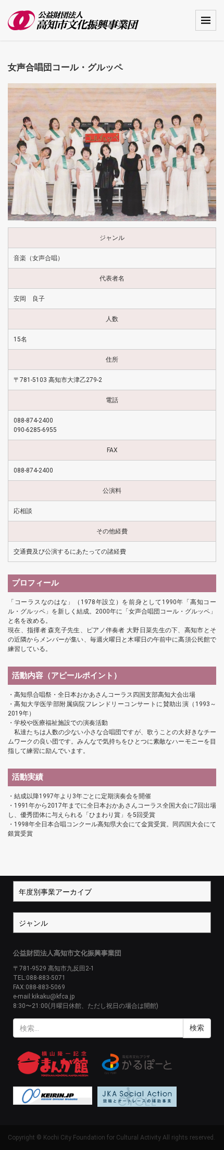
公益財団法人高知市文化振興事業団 (67, 953)
